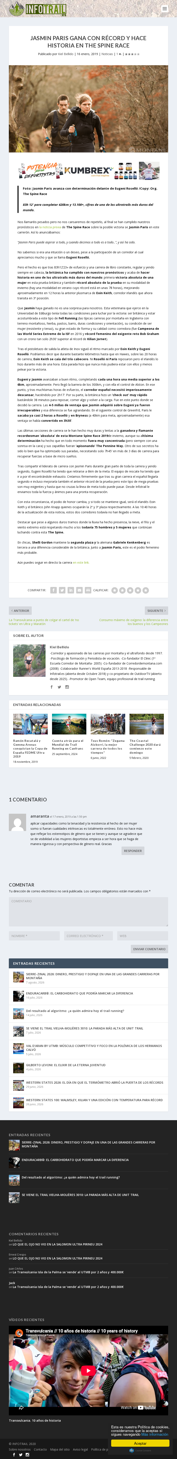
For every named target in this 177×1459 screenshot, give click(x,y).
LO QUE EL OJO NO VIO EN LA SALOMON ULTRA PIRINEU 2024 (57, 1244)
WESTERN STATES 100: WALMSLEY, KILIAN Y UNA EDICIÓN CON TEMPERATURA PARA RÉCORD (94, 1100)
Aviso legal (80, 1449)
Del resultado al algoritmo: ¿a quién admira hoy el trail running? (75, 1011)
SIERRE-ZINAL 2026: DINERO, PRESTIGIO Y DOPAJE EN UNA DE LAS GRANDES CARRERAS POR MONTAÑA (93, 976)
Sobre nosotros (20, 1449)
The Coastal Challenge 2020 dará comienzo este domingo (145, 746)
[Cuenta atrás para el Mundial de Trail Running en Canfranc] (69, 724)
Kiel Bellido (65, 54)
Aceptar (140, 1443)
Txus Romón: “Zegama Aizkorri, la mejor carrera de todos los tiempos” (108, 746)
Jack (12, 1283)
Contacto (40, 1449)
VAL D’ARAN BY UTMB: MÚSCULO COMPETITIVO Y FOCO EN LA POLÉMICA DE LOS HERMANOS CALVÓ (94, 1048)
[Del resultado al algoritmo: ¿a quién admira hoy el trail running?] (18, 1013)
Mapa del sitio (60, 1449)
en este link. (81, 562)
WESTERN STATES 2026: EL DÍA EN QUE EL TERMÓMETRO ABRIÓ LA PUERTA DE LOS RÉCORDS (94, 1082)
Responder (133, 851)
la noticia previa (49, 227)
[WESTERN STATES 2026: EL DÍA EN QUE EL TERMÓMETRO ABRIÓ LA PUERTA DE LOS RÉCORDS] (18, 1085)
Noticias (107, 54)
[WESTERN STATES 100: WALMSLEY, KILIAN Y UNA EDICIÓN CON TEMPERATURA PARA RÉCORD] (18, 1102)
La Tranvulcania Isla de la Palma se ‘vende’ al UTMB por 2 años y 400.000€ (68, 1272)
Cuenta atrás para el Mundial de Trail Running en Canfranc (68, 744)
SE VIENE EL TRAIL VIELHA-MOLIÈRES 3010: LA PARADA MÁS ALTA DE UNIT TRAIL (84, 1028)
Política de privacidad (105, 1449)
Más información (154, 1434)
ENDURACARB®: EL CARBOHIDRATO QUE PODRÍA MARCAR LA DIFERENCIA (79, 993)
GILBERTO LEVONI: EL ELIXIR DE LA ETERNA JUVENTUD (66, 1065)
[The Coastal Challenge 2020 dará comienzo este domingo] (147, 724)
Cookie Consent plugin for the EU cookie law (140, 1450)
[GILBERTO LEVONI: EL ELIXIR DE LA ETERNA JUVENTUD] (18, 1068)
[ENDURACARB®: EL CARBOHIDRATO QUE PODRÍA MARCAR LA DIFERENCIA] (18, 996)
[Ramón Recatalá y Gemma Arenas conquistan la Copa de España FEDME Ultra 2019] (30, 724)
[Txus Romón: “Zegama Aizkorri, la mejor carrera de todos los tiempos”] (108, 724)
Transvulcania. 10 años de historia (35, 1421)
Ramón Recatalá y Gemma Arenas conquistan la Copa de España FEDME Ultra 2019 (30, 748)
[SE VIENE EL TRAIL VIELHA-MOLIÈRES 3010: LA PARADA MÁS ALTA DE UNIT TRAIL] (18, 1031)
